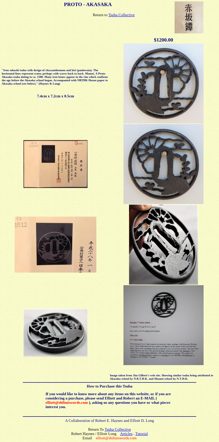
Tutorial (141, 434)
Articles (126, 434)
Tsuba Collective (121, 15)
